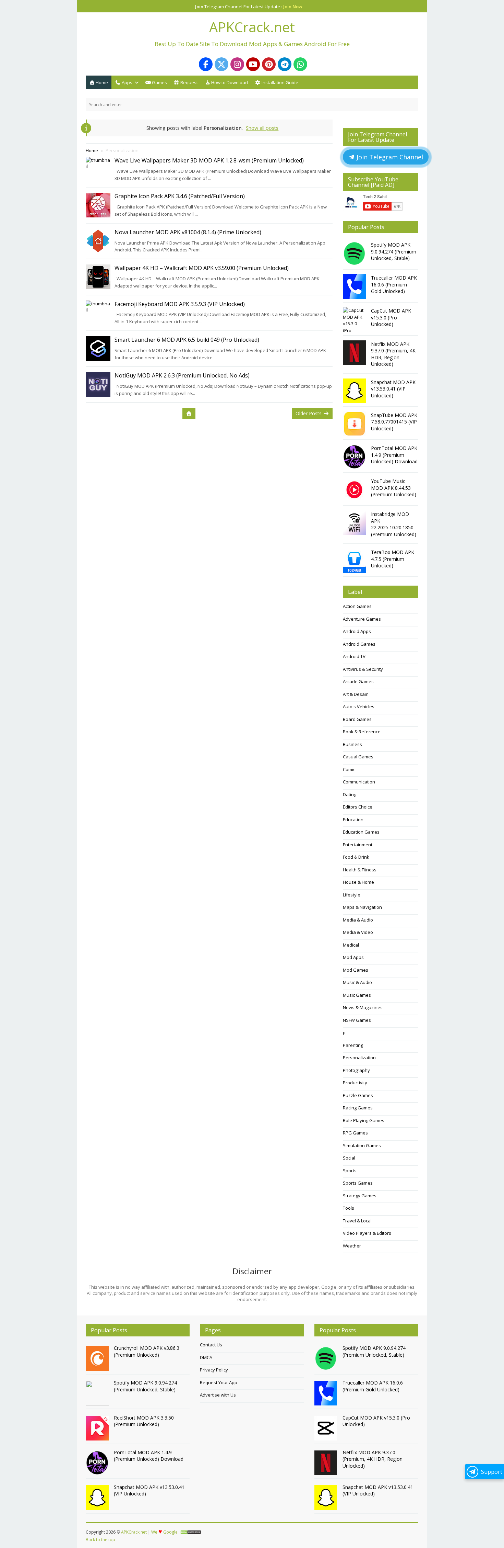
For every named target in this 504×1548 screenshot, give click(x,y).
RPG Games (355, 1133)
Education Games (361, 832)
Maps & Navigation (362, 907)
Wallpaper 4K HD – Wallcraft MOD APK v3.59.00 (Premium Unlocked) (202, 268)
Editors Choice (357, 807)
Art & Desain (356, 694)
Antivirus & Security (363, 669)
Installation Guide (279, 82)
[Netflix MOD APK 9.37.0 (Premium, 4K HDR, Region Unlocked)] (355, 352)
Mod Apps (353, 957)
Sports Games (358, 1183)
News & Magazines (363, 1007)
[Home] (188, 413)
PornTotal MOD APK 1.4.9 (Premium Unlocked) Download (394, 455)
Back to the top (100, 1540)
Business (352, 744)
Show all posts (262, 128)
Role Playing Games (363, 1120)
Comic (349, 769)
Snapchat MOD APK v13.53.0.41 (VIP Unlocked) (393, 389)
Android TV (354, 656)
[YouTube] (253, 64)
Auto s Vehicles (358, 706)
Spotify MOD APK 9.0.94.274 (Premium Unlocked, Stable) (393, 251)
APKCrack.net (134, 1532)
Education (353, 819)
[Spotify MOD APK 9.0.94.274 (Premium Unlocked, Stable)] (355, 253)
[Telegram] (284, 64)
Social (349, 1158)
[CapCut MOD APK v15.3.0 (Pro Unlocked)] (355, 319)
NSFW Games (357, 1020)
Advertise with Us (218, 1395)
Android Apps (357, 631)
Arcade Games (358, 681)
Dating (349, 794)
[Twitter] (221, 64)
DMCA (206, 1357)
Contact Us (211, 1345)
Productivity (355, 1083)
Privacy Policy (214, 1370)
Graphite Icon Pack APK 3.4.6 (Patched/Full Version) (180, 196)
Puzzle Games (358, 1095)
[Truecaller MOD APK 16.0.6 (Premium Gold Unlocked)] (355, 286)
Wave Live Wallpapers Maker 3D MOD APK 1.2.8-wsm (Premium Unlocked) (209, 160)
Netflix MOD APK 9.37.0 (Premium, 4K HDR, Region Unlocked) (393, 354)
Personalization (359, 1057)
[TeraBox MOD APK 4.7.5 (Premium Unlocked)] (355, 561)
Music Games (357, 995)
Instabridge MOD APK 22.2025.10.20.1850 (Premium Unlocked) (393, 524)
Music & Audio (357, 982)
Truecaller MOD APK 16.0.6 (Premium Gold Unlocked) (394, 284)
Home (101, 82)
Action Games (357, 606)
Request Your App (218, 1382)
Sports (350, 1170)
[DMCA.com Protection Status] (190, 1532)
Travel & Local (357, 1221)
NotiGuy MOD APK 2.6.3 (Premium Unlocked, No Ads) (182, 375)
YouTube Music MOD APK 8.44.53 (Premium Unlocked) (393, 488)
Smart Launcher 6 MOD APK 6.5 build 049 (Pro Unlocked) (187, 339)
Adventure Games (362, 619)
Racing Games (358, 1108)
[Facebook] (206, 64)
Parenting (353, 1045)
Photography (356, 1070)
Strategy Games (359, 1196)
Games (159, 82)
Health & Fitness (359, 870)
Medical (351, 945)
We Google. (165, 1532)
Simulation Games (362, 1145)
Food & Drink (356, 857)
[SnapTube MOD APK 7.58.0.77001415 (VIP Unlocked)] (355, 423)
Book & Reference (362, 731)
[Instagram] (237, 64)
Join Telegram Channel (389, 157)
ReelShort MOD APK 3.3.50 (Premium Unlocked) (144, 1421)
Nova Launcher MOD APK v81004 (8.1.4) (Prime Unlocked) (188, 232)
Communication (359, 782)
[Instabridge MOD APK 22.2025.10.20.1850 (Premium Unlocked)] (355, 522)
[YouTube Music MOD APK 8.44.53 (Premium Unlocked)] (355, 489)
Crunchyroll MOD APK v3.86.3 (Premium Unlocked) (146, 1351)
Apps (126, 82)
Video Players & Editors (367, 1233)
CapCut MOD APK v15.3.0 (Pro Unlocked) (391, 317)
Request (188, 82)
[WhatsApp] (300, 64)
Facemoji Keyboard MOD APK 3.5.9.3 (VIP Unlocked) (180, 304)
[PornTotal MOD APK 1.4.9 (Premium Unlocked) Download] (355, 456)
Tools (348, 1208)
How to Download (229, 82)
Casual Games (358, 757)
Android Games (359, 644)
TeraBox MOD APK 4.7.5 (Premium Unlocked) (392, 559)
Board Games (357, 719)
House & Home (358, 882)
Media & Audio (358, 920)
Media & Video (358, 932)
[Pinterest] (269, 64)
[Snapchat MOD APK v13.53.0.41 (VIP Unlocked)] (355, 390)
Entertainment (357, 844)
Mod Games (355, 970)
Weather (352, 1246)
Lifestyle (351, 895)
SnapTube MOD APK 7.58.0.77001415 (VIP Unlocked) (394, 422)
